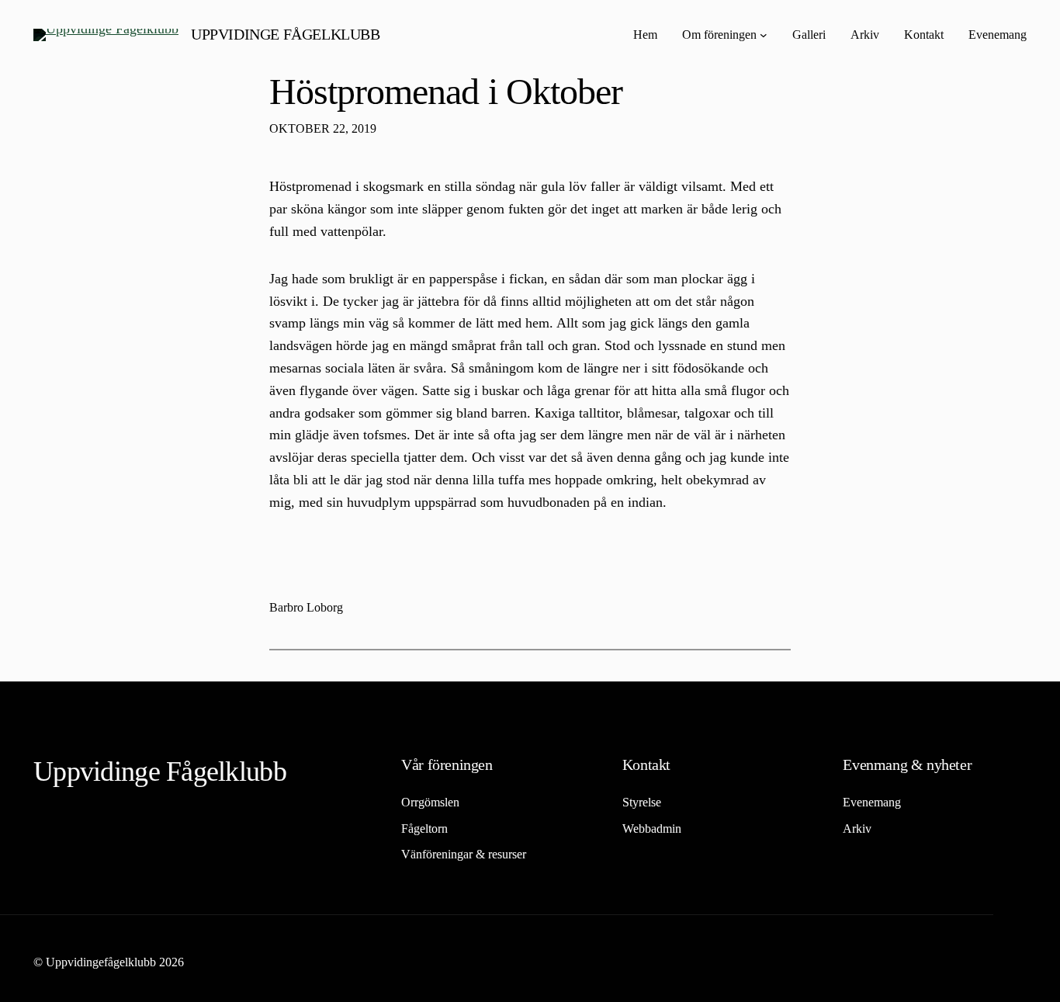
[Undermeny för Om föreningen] (763, 35)
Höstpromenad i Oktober (445, 91)
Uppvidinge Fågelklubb (285, 34)
